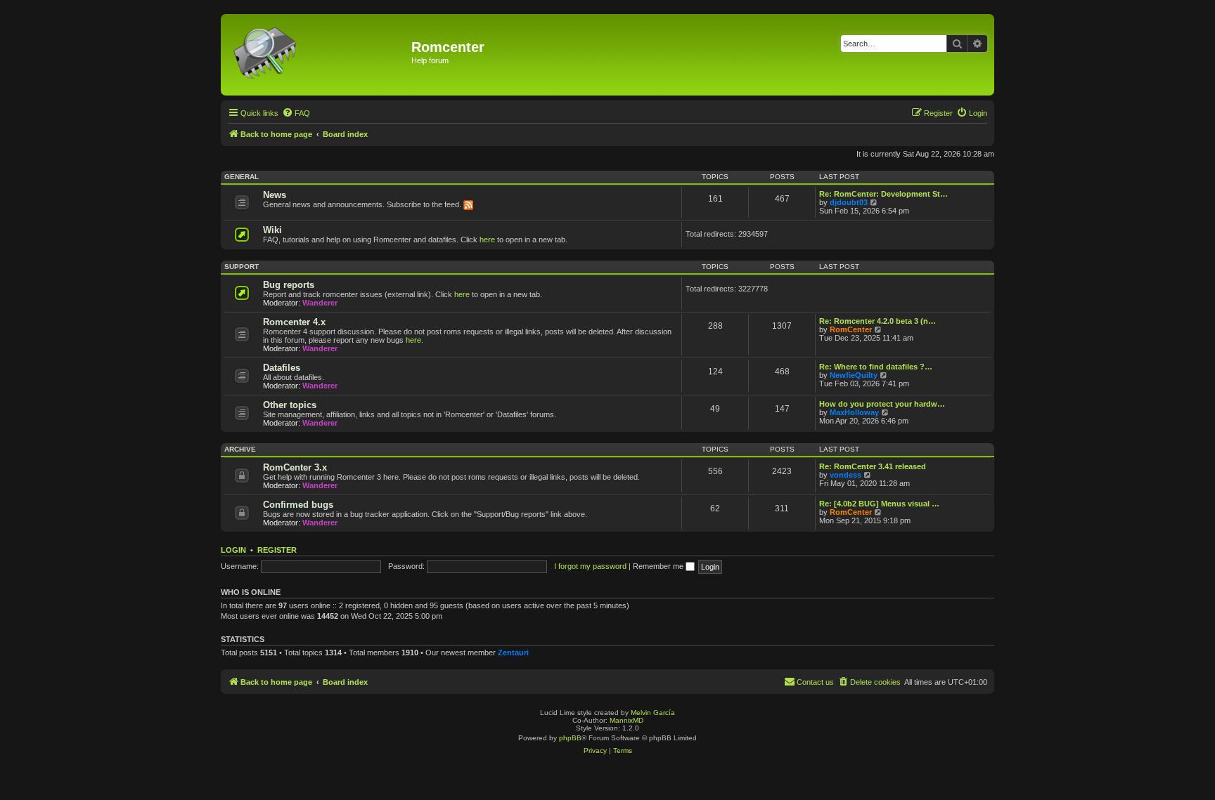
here (487, 239)
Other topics (289, 405)
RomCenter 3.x (295, 467)
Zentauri (513, 652)
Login (233, 550)
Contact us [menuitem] (815, 682)
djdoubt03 (849, 202)
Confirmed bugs (298, 504)
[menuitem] (296, 113)
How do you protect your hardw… (882, 404)
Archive (240, 449)
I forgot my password (590, 566)
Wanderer (320, 303)
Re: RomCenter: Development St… (883, 194)
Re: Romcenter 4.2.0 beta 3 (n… (877, 321)
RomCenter (851, 329)
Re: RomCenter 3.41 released (872, 466)
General (241, 177)
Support (241, 266)
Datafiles (281, 367)
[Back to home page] (317, 55)
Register (277, 550)
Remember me (659, 566)
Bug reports (288, 285)
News (274, 195)
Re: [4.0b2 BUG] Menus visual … (879, 503)
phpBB (570, 738)
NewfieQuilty (854, 375)
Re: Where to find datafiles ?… (875, 366)
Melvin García (653, 712)
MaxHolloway (854, 412)
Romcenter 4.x (294, 322)
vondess (845, 475)
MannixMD (626, 720)
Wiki (272, 230)
